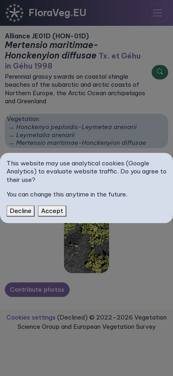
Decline (20, 211)
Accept (52, 211)
